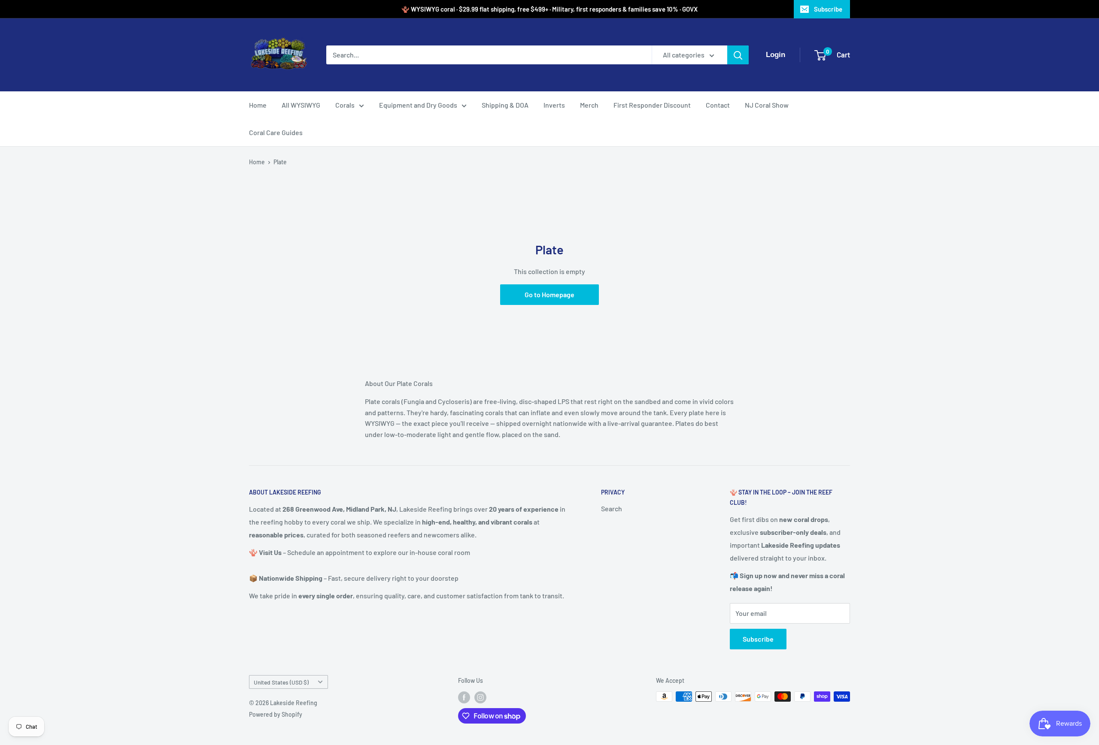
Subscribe (828, 9)
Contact (718, 105)
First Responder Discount (652, 105)
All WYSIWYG (301, 105)
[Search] (738, 54)
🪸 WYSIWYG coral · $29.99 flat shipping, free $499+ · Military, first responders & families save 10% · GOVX (549, 9)
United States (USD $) (281, 682)
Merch (589, 105)
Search (611, 508)
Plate (280, 162)
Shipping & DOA (505, 105)
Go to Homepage (549, 294)
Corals (345, 105)
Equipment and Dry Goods (418, 105)
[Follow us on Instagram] (480, 697)
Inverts (554, 105)
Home (258, 105)
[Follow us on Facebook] (464, 697)
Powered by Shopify (275, 714)
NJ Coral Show (767, 105)
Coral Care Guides (276, 132)
